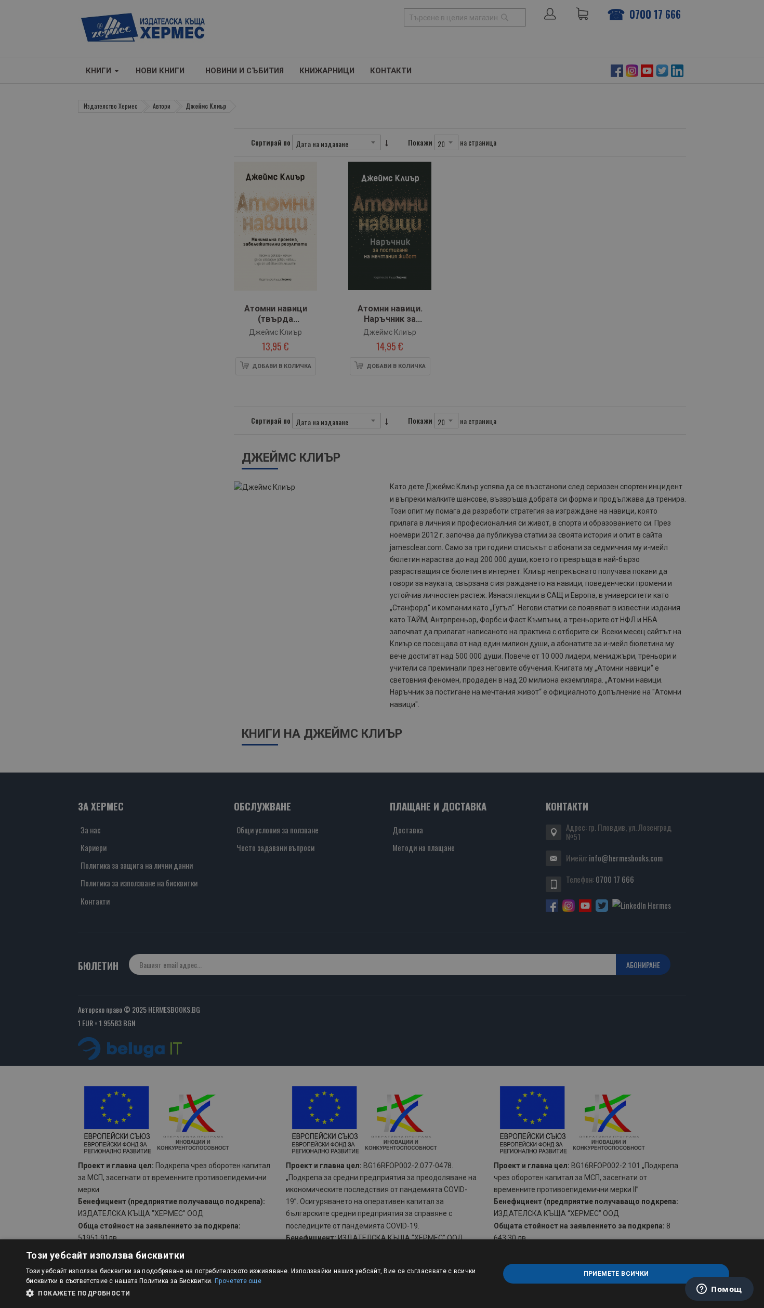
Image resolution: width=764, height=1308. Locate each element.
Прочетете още (238, 1281)
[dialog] (382, 1273)
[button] (255, 1293)
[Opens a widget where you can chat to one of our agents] (719, 1290)
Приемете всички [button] (616, 1273)
